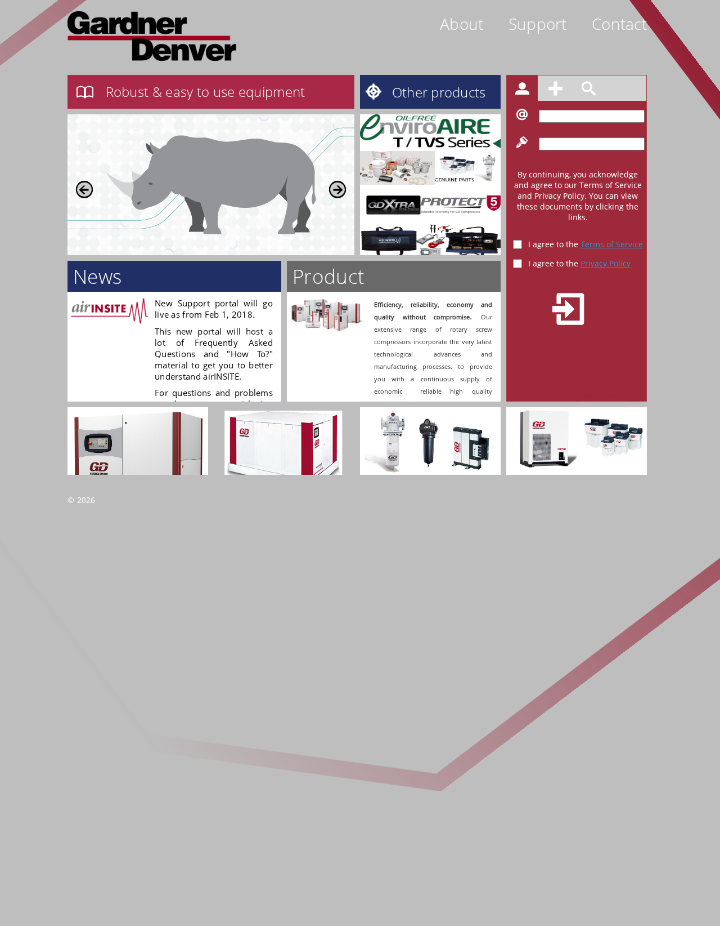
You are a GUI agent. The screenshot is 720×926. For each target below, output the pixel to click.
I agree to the (585, 244)
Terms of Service (611, 244)
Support (537, 23)
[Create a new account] (556, 90)
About (461, 23)
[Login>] (523, 90)
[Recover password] (588, 90)
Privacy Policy (605, 263)
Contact (619, 23)
